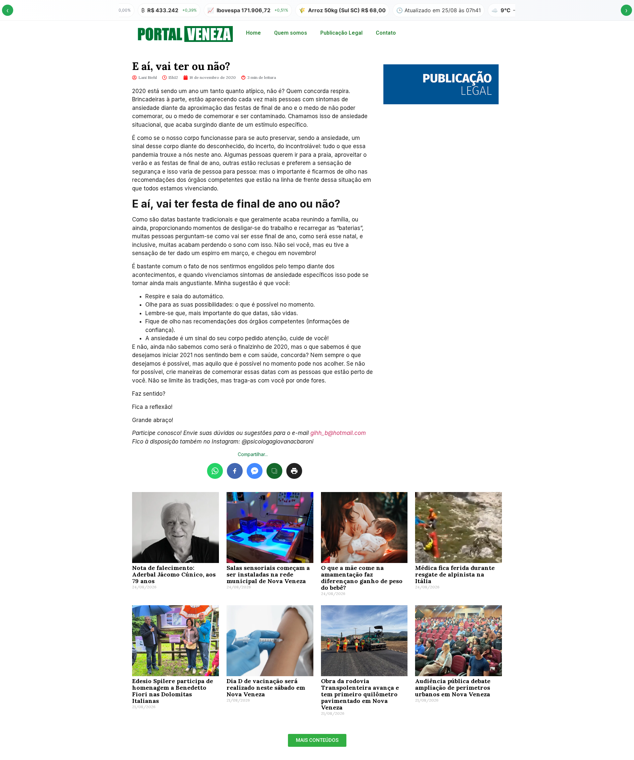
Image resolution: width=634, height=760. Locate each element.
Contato (386, 33)
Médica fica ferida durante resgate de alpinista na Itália (455, 574)
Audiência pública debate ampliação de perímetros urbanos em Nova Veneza (452, 687)
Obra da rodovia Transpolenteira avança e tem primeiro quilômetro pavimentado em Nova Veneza (360, 694)
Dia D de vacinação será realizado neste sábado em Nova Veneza (266, 687)
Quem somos (290, 33)
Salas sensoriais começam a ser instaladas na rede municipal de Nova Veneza (268, 574)
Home (253, 33)
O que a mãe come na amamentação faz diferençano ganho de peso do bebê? (362, 577)
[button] (317, 740)
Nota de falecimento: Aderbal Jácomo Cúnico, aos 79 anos (174, 574)
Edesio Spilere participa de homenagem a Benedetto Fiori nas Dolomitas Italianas (172, 691)
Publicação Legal (341, 33)
